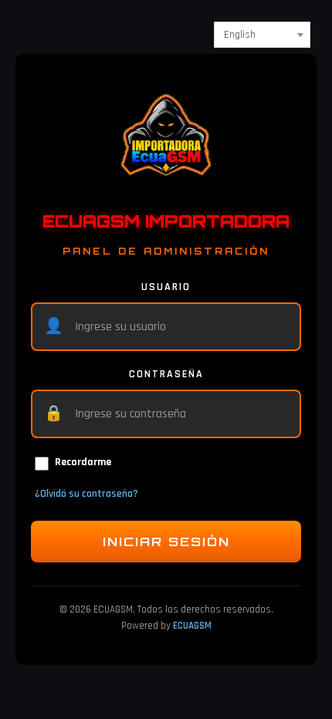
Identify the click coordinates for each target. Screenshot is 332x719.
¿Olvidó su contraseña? (86, 494)
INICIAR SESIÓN (166, 541)
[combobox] (262, 35)
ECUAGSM (192, 625)
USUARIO (166, 287)
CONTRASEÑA (166, 374)
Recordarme (83, 462)
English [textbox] (240, 35)
